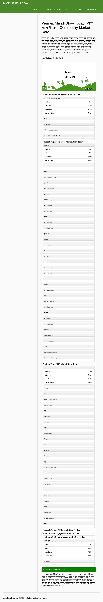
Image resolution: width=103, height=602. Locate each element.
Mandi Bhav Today (15, 3)
